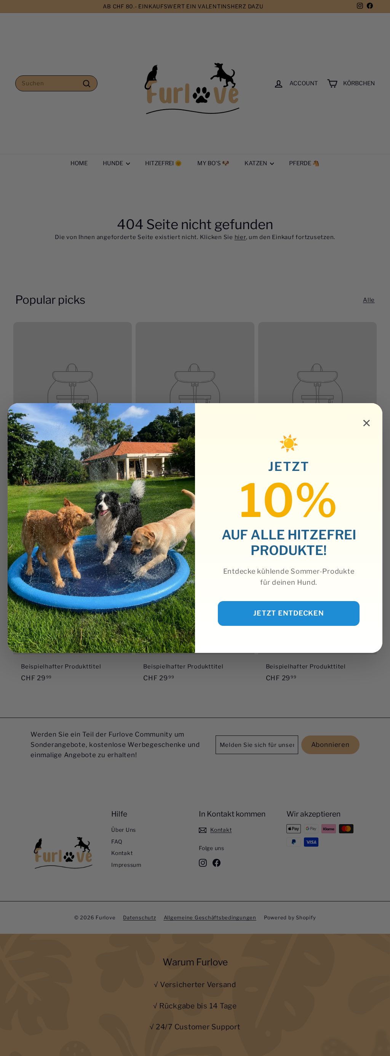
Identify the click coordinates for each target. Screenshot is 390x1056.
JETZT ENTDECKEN (288, 613)
